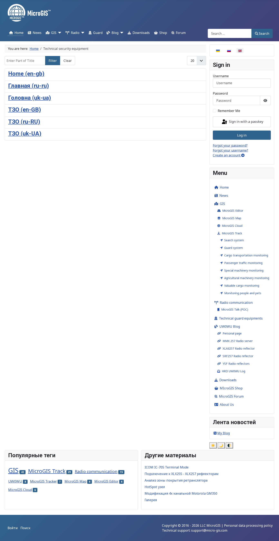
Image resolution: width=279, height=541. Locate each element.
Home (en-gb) (26, 73)
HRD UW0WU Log (233, 371)
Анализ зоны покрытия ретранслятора (176, 480)
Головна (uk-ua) (29, 97)
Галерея (151, 500)
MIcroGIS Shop (231, 388)
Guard (98, 32)
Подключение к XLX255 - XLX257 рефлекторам (182, 474)
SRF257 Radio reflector (238, 356)
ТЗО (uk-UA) (24, 133)
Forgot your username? (230, 150)
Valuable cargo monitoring (241, 285)
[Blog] (120, 32)
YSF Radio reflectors (236, 364)
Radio (75, 32)
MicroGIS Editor (232, 210)
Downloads (141, 32)
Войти (13, 528)
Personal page (232, 333)
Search (264, 33)
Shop (163, 32)
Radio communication (236, 302)
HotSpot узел (155, 487)
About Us (227, 404)
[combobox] (230, 33)
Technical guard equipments (241, 318)
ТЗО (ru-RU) (24, 121)
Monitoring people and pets (242, 293)
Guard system (233, 248)
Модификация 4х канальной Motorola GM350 (181, 493)
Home (19, 32)
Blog (115, 32)
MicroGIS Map (231, 218)
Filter (53, 60)
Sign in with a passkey (245, 121)
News (37, 32)
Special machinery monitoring (243, 270)
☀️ (213, 445)
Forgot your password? (230, 145)
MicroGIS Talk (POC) (234, 309)
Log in (242, 135)
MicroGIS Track (232, 233)
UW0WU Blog (229, 326)
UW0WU (15, 481)
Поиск (25, 528)
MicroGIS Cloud (232, 226)
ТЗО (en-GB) (24, 109)
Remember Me (229, 110)
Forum (181, 32)
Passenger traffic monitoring (243, 263)
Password (220, 93)
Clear (68, 60)
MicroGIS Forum (231, 396)
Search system (234, 240)
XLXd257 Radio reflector (239, 348)
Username (221, 76)
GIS (53, 32)
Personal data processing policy (248, 525)
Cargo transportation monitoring (246, 255)
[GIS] (58, 32)
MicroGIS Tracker (43, 481)
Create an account (227, 155)
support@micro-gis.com (209, 530)
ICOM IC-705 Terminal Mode (167, 467)
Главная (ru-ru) (28, 85)
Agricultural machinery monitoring (246, 278)
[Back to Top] (272, 533)
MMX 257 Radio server (238, 341)
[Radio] (81, 32)
